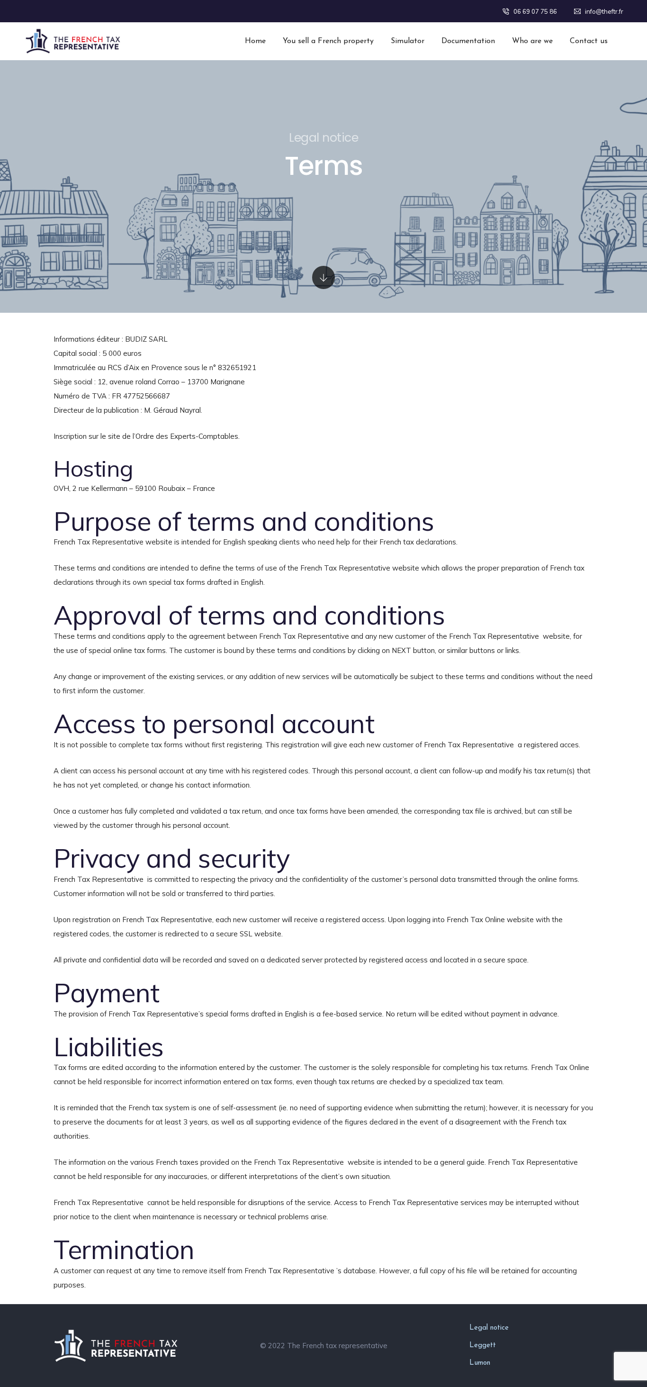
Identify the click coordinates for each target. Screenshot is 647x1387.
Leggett (482, 1345)
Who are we (532, 41)
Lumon (479, 1363)
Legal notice (489, 1328)
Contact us (589, 41)
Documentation (468, 41)
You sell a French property (328, 41)
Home (255, 41)
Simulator (407, 41)
